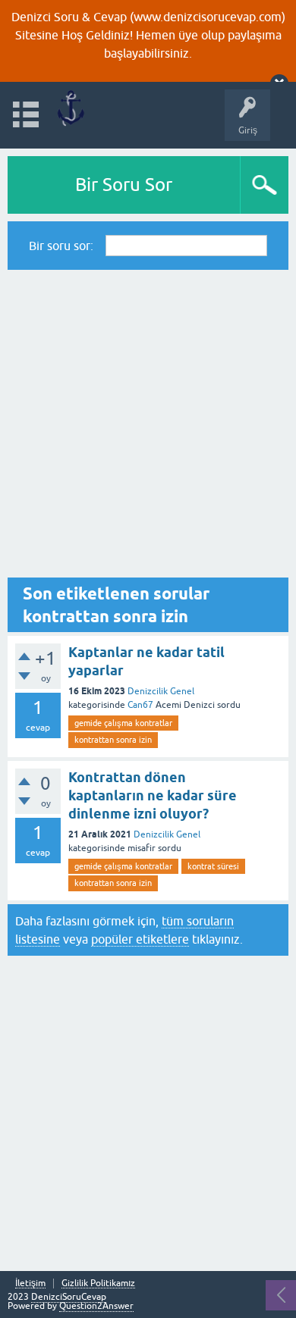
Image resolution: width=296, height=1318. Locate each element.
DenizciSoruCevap (68, 1296)
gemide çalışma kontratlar (123, 723)
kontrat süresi (213, 866)
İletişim (30, 1283)
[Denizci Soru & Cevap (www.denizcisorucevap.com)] (70, 108)
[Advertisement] (148, 423)
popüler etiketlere (140, 939)
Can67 (140, 705)
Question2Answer (96, 1306)
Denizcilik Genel (161, 691)
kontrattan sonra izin (113, 739)
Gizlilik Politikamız (98, 1283)
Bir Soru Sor (123, 184)
